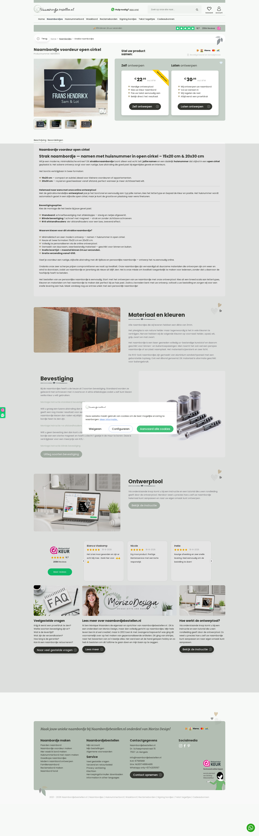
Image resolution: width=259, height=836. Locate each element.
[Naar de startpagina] (54, 9)
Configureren (121, 429)
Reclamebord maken (51, 768)
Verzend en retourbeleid (99, 764)
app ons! (134, 9)
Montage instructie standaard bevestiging (62, 402)
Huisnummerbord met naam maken (59, 755)
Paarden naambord (50, 745)
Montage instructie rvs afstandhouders (61, 425)
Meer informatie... (109, 419)
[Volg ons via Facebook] (185, 746)
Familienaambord (49, 764)
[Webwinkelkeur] (214, 775)
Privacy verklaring (95, 768)
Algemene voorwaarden (99, 751)
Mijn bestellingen (95, 748)
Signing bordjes (165, 797)
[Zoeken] (197, 9)
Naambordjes (96, 797)
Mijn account (93, 745)
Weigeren (95, 429)
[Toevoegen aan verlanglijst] (221, 62)
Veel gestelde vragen (97, 761)
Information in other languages (102, 777)
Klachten (91, 771)
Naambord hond (49, 771)
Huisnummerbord (114, 797)
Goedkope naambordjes (53, 758)
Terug (44, 38)
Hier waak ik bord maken (53, 751)
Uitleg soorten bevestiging (61, 454)
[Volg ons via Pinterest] (189, 746)
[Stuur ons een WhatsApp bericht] (251, 828)
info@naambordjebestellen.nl (145, 757)
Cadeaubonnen (200, 797)
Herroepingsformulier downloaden (104, 774)
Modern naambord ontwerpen (56, 761)
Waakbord (131, 797)
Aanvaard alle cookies (155, 429)
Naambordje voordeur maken (56, 748)
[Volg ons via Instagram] (181, 746)
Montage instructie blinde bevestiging (60, 445)
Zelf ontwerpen (142, 106)
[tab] (40, 140)
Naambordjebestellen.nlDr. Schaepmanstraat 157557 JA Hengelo (143, 749)
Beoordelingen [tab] (55, 140)
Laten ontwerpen (192, 106)
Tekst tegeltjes (183, 797)
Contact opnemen (145, 775)
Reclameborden (147, 797)
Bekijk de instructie (144, 505)
